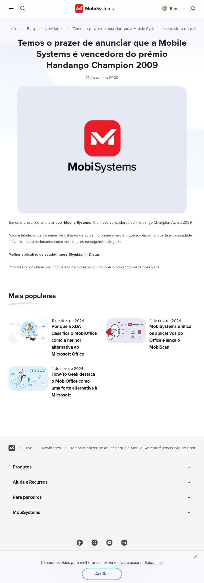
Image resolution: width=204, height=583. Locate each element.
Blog (31, 28)
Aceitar (102, 574)
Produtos (22, 467)
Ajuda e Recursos (30, 482)
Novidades (54, 28)
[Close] (196, 556)
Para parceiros (27, 497)
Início (13, 28)
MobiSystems (26, 512)
